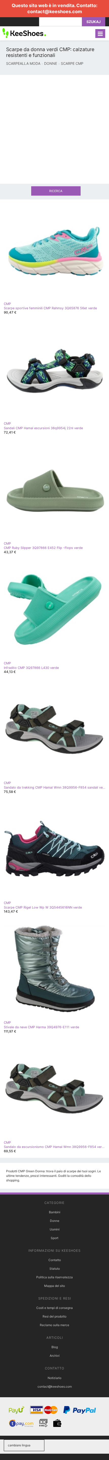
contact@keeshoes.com (54, 11)
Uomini (55, 1229)
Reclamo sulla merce (54, 1325)
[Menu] (100, 33)
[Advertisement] (54, 129)
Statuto (54, 1268)
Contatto (54, 1260)
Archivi (55, 1356)
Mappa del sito (54, 1286)
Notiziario (54, 1378)
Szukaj (93, 21)
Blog (54, 1347)
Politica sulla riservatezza (54, 1277)
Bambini (54, 1212)
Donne (54, 1221)
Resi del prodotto (54, 1316)
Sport (54, 1238)
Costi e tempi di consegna (54, 1308)
